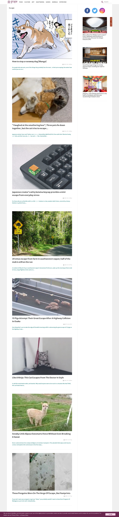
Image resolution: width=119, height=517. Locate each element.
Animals (55, 2)
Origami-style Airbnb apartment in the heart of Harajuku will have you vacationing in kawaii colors (95, 95)
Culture (27, 2)
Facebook (87, 10)
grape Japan (12, 2)
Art (33, 2)
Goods (48, 2)
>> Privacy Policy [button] (24, 515)
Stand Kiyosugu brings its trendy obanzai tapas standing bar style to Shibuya (93, 66)
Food (21, 2)
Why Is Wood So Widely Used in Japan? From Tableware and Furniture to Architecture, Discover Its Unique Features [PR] (94, 37)
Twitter (95, 10)
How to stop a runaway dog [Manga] (29, 61)
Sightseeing (40, 2)
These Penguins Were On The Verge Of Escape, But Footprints (41, 493)
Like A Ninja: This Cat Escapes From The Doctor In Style (38, 377)
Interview (62, 2)
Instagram (102, 10)
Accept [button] (110, 514)
